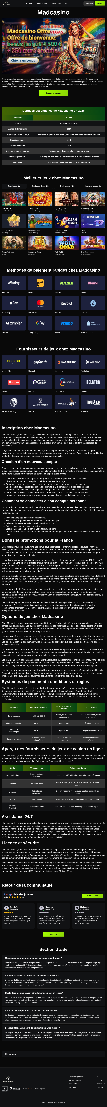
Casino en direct (38, 186)
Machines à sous (91, 186)
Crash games (65, 186)
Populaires (12, 186)
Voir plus (53, 934)
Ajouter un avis (92, 896)
